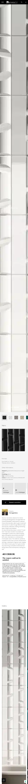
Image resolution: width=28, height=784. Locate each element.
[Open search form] (21, 2)
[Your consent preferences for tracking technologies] (25, 781)
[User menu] (26, 2)
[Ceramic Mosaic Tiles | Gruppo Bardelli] (11, 2)
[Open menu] (2, 2)
